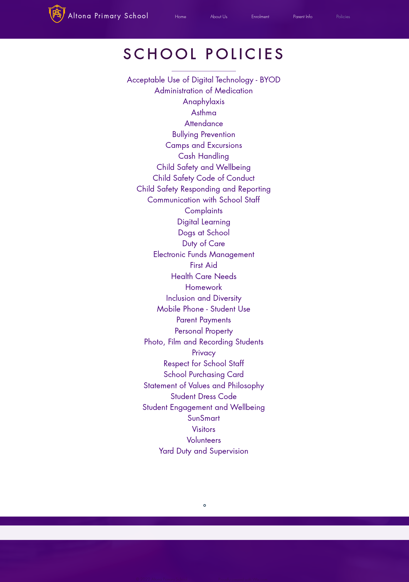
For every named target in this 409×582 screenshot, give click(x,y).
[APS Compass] (394, 296)
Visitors (203, 429)
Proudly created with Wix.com (242, 579)
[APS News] (394, 285)
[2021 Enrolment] (204, 505)
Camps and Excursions (204, 145)
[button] (218, 16)
